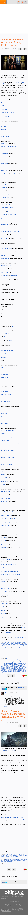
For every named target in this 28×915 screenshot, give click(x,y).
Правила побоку (12, 228)
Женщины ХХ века (5, 136)
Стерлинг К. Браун (5, 595)
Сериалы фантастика (8, 661)
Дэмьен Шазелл (4, 143)
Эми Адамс (3, 211)
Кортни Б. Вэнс (4, 551)
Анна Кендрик (4, 84)
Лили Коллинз (4, 228)
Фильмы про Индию (12, 664)
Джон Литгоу (4, 584)
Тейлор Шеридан (5, 296)
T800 (5, 692)
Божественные (4, 374)
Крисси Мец (3, 610)
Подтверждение (14, 571)
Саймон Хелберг (5, 258)
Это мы (2, 398)
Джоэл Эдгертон (5, 167)
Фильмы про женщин (22, 663)
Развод (14, 518)
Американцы (10, 464)
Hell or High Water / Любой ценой (15, 642)
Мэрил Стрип (4, 238)
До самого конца (14, 544)
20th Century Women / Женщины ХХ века (15, 646)
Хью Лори (3, 581)
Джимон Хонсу (15, 817)
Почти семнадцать (14, 231)
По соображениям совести (7, 112)
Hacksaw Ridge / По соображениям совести (14, 643)
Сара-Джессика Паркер (6, 518)
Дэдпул (2, 122)
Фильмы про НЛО (17, 666)
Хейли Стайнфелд (5, 231)
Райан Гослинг (4, 187)
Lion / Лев (7, 642)
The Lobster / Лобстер (19, 648)
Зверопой (6, 333)
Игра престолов (4, 391)
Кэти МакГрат (8, 817)
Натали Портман (5, 207)
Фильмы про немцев (9, 666)
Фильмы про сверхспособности (15, 669)
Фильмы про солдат (7, 670)
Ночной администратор (6, 437)
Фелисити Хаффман (5, 559)
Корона (2, 387)
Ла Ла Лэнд (3, 126)
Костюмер (3, 433)
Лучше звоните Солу (13, 460)
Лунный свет (4, 109)
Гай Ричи (7, 859)
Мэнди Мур (3, 613)
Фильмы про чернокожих (16, 671)
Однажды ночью (5, 440)
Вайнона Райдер (5, 477)
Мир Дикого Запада (5, 401)
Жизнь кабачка (4, 353)
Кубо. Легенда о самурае (7, 350)
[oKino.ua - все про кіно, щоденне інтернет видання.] (3, 2)
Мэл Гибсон (3, 150)
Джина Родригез (5, 522)
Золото (5, 336)
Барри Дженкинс (9, 656)
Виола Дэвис (4, 265)
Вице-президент (5, 423)
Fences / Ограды (12, 648)
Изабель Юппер (4, 204)
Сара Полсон (4, 567)
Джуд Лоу (3, 815)
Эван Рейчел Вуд (5, 481)
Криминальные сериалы (5, 660)
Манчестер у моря (5, 116)
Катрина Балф (4, 471)
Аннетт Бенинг (4, 224)
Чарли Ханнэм (11, 814)
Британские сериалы (13, 659)
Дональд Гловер (5, 494)
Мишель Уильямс (5, 279)
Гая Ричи (3, 750)
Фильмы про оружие (9, 667)
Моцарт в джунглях (5, 416)
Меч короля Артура (10, 750)
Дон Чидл (17, 82)
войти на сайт (21, 687)
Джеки (11, 207)
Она (10, 204)
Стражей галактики (11, 757)
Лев (2, 102)
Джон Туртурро (4, 537)
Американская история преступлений (10, 444)
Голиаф (12, 457)
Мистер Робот (10, 454)
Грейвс (8, 498)
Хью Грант (3, 190)
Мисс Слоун (13, 214)
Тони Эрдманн (4, 381)
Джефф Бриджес (5, 252)
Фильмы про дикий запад (12, 663)
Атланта (3, 410)
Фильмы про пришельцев (10, 668)
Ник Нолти (3, 498)
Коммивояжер (4, 377)
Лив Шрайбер (4, 450)
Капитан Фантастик (14, 173)
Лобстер (11, 184)
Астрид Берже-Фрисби (19, 859)
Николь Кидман (4, 272)
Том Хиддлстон (4, 547)
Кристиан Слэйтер (5, 588)
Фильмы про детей (4, 663)
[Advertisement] (14, 19)
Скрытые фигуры (14, 275)
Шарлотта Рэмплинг (5, 574)
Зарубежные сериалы (21, 659)
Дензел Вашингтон (5, 177)
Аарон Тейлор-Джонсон (6, 248)
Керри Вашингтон (5, 571)
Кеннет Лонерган (5, 156)
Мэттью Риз (3, 464)
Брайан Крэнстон (5, 544)
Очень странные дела (6, 394)
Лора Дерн (22, 82)
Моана (10, 340)
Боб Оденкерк (4, 460)
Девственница (12, 522)
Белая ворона (8, 528)
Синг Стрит (3, 129)
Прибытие (9, 211)
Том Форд (3, 146)
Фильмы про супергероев (16, 670)
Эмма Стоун (3, 235)
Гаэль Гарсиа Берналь (6, 491)
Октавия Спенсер (5, 275)
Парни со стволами (11, 194)
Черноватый (4, 413)
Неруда (2, 370)
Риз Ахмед (3, 540)
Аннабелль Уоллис (13, 860)
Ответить (6, 706)
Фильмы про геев (23, 662)
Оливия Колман (4, 603)
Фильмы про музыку (4, 665)
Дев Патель (3, 245)
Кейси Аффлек (4, 163)
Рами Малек (4, 454)
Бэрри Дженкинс (5, 153)
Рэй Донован (11, 450)
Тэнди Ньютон (4, 617)
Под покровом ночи (11, 146)
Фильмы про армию (8, 662)
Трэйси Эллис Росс (5, 525)
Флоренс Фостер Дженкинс (7, 133)
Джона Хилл (4, 194)
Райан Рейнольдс (5, 197)
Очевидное (3, 420)
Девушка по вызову (11, 564)
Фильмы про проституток (20, 668)
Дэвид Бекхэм (11, 820)
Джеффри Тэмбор (5, 505)
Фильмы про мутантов (13, 665)
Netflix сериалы (14, 658)
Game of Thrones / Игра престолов (12, 856)
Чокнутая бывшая (11, 511)
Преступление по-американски (8, 430)
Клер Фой (3, 484)
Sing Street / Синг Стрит (7, 645)
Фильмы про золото (4, 664)
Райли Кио (3, 564)
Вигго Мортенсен (5, 173)
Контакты (3, 898)
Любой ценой (4, 105)
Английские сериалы (4, 659)
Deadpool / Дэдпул (16, 644)
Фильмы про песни (17, 667)
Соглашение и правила (17, 896)
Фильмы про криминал (20, 664)
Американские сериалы (22, 658)
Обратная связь (5, 896)
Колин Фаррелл (4, 184)
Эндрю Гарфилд (4, 170)
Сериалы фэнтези (16, 661)
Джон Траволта (4, 591)
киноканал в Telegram (18, 637)
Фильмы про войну (15, 662)
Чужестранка (11, 471)
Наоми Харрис (4, 269)
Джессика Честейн (5, 214)
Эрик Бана (16, 815)
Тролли (13, 326)
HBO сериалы (8, 658)
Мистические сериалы (14, 660)
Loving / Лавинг (15, 647)
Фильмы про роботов (4, 669)
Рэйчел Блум (4, 511)
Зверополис (3, 357)
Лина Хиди (3, 606)
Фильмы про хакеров (7, 671)
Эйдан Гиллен (11, 819)
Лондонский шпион (15, 574)
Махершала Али (4, 255)
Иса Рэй (2, 528)
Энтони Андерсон (5, 501)
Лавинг (11, 167)
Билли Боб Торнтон (5, 457)
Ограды (12, 177)
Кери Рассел (4, 474)
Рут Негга (3, 218)
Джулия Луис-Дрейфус (6, 515)
